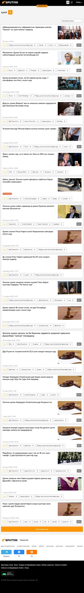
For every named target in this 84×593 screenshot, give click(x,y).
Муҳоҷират (70, 546)
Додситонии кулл (30, 471)
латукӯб (65, 198)
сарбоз (45, 198)
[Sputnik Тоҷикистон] (10, 4)
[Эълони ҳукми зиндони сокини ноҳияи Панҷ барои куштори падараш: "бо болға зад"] (69, 287)
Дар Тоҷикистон (13, 121)
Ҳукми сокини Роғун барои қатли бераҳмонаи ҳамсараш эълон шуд (28, 232)
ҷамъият (59, 546)
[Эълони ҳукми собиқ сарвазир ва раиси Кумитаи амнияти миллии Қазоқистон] (69, 211)
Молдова (33, 70)
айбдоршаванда (64, 45)
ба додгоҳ (48, 172)
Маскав (41, 45)
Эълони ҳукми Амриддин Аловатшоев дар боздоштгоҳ (27, 402)
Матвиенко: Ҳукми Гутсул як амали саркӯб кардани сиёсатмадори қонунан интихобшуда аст (25, 53)
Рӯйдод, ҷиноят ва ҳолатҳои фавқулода (21, 45)
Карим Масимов (43, 224)
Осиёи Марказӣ (27, 224)
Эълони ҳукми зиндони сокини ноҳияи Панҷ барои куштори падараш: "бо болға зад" (25, 283)
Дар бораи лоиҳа (7, 565)
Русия (51, 45)
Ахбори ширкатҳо (47, 565)
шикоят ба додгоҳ (30, 395)
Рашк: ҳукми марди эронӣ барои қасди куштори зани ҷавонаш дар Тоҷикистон (26, 505)
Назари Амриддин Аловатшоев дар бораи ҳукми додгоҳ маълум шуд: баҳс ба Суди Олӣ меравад (28, 378)
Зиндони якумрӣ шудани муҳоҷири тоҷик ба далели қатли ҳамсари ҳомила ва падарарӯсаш (29, 428)
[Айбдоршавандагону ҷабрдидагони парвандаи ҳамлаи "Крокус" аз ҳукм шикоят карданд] (69, 32)
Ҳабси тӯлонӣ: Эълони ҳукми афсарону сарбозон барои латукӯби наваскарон (28, 180)
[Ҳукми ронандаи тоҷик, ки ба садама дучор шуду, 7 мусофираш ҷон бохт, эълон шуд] (69, 83)
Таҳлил (80, 546)
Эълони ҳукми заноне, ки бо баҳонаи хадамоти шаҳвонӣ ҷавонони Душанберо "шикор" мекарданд (36, 334)
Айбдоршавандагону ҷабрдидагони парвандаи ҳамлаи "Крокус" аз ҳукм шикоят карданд (27, 28)
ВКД (10, 344)
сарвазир (56, 224)
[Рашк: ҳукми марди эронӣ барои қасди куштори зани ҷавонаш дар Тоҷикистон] (69, 509)
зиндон (39, 369)
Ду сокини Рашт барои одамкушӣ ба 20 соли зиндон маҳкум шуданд (26, 258)
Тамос (16, 565)
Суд (69, 300)
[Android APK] (7, 574)
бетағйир (60, 121)
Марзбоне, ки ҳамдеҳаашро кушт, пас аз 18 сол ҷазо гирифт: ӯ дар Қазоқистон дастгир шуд (26, 454)
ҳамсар (54, 521)
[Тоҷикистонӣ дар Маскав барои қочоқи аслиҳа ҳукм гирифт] (69, 134)
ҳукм (4, 12)
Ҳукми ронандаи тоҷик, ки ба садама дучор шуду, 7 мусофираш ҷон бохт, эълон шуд (25, 79)
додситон (66, 521)
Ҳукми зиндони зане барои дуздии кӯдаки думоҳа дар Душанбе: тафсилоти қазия (27, 479)
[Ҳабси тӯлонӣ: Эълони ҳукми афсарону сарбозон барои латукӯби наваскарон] (69, 184)
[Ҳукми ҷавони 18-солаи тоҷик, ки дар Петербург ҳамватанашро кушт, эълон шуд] (69, 313)
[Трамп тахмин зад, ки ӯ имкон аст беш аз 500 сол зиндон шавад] (69, 159)
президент (60, 172)
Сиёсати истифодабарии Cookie (12, 568)
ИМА (10, 172)
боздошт (35, 344)
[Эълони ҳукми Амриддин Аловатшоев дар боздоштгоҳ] (69, 407)
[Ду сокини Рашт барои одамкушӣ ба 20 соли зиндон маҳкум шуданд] (69, 262)
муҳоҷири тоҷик (43, 325)
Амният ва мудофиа (30, 198)
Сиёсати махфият (61, 565)
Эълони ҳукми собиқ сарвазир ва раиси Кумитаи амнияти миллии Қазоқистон (28, 207)
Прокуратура (58, 300)
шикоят (53, 395)
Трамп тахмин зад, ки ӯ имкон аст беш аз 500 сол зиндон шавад (28, 155)
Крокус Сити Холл (30, 121)
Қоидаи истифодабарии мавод (30, 565)
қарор (43, 395)
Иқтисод (49, 546)
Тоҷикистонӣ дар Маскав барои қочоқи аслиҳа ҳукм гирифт (29, 128)
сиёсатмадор (61, 70)
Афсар (55, 198)
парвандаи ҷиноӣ (60, 471)
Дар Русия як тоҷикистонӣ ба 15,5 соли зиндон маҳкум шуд (29, 351)
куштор (27, 275)
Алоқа (26, 568)
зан (45, 521)
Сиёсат (41, 546)
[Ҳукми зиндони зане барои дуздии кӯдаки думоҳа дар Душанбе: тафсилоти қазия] (69, 483)
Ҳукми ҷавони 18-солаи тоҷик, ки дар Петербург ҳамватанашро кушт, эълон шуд (24, 308)
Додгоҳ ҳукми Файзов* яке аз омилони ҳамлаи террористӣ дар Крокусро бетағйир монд (29, 104)
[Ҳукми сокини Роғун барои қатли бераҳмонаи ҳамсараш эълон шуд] (69, 237)
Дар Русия (22, 70)
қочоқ (66, 146)
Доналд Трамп (22, 172)
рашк (26, 521)
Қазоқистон (12, 224)
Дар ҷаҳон (36, 172)
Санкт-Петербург (24, 96)
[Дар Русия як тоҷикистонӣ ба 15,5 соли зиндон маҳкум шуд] (69, 357)
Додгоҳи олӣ (28, 249)
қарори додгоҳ (47, 70)
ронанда (67, 96)
